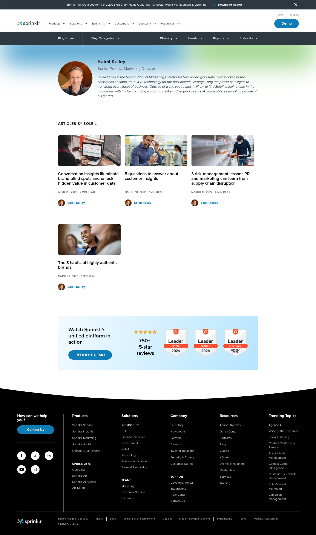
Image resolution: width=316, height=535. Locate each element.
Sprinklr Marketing (84, 438)
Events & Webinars (232, 464)
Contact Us (35, 430)
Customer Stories (181, 464)
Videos (224, 451)
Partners (176, 438)
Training (225, 483)
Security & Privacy (182, 457)
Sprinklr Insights (83, 431)
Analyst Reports (230, 425)
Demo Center (229, 431)
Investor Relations (182, 451)
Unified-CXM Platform (86, 451)
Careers (175, 444)
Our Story (176, 425)
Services (225, 476)
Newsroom (177, 431)
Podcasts (226, 438)
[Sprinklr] (28, 23)
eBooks (225, 457)
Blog (223, 444)
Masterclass (227, 470)
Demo (286, 23)
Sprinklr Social (81, 444)
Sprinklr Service (82, 425)
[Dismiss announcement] (296, 5)
